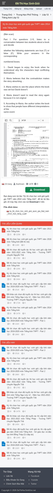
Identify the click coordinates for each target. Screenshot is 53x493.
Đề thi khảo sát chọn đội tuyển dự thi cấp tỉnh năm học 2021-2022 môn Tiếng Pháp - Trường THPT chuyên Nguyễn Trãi (29, 418)
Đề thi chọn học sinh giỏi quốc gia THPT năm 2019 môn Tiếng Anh (29, 264)
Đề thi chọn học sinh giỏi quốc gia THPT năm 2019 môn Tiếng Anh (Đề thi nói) (29, 240)
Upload (39, 9)
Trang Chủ (7, 9)
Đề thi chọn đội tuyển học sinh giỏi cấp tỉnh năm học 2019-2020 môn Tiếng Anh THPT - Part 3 (29, 285)
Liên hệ (48, 9)
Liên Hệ (9, 476)
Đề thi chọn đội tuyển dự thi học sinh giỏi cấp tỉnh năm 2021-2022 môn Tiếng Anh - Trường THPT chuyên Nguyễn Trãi (29, 252)
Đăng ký (18, 9)
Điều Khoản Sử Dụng (15, 480)
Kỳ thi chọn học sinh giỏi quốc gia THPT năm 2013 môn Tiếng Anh (29, 230)
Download (39, 189)
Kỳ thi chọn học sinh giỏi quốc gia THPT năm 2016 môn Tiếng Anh (29, 274)
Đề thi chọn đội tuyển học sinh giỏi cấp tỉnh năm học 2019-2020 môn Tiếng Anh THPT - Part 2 (29, 329)
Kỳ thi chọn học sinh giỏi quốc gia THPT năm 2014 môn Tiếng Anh (29, 308)
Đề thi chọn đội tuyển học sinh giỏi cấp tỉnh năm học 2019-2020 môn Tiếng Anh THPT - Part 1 (29, 319)
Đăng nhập (28, 9)
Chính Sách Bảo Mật (15, 484)
